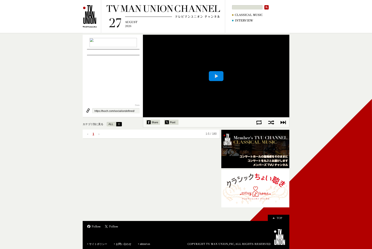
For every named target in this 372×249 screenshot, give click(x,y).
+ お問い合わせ (122, 244)
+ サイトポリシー (97, 244)
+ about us (144, 244)
